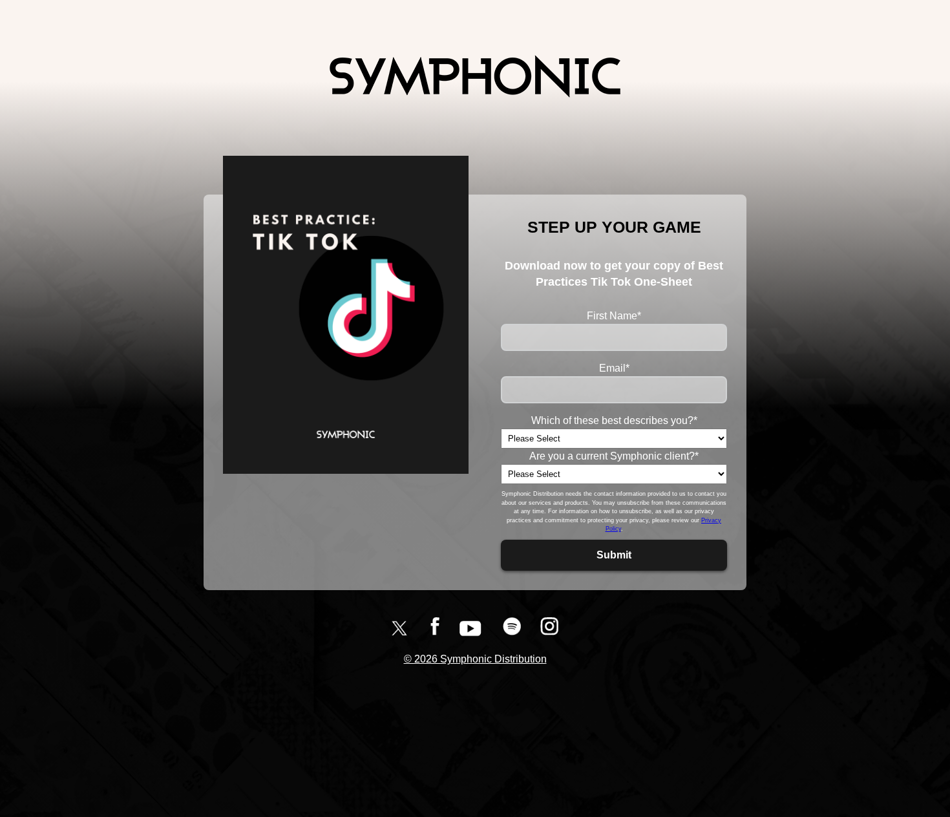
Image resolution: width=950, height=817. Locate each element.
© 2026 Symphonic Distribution (475, 658)
